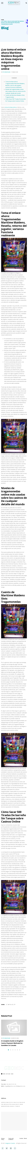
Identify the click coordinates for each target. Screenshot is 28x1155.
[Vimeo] (10, 1148)
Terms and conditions (11, 1139)
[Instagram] (14, 1148)
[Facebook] (2, 1148)
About (25, 1138)
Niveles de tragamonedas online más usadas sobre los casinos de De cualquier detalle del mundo (15, 91)
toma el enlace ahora (11, 107)
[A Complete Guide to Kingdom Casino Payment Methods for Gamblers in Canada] (14, 1028)
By (5, 72)
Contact (21, 1138)
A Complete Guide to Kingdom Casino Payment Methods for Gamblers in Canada (12, 1043)
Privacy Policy (3, 1139)
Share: (3, 1004)
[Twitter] (6, 1148)
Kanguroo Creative (10, 1143)
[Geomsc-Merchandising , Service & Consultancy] (14, 3)
